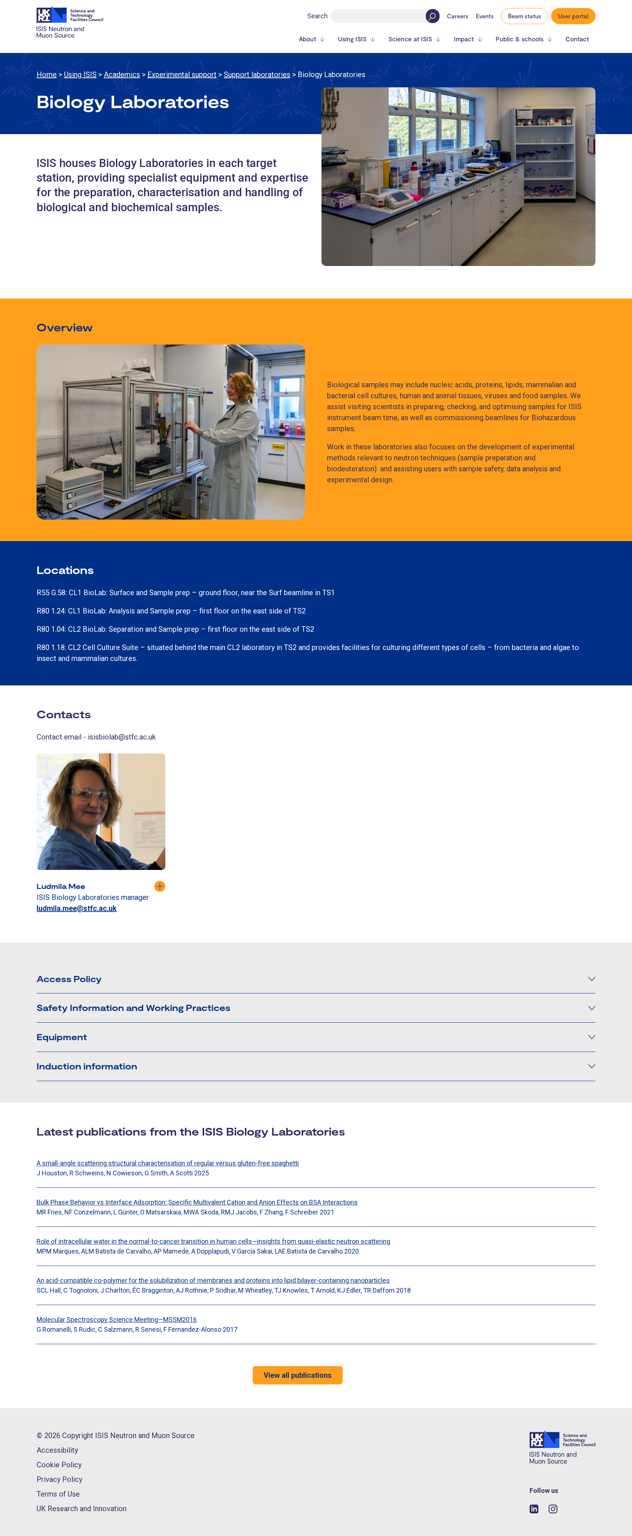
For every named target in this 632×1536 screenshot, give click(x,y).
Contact (577, 39)
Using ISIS (352, 39)
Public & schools (519, 39)
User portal (573, 15)
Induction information (87, 1066)
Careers (458, 16)
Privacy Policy (59, 1479)
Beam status (524, 15)
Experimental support (182, 74)
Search (317, 16)
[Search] (433, 16)
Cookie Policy (59, 1464)
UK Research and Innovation (82, 1508)
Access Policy (69, 978)
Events (485, 16)
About (307, 39)
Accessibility (57, 1450)
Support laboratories (257, 74)
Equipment (62, 1036)
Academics (122, 74)
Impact (464, 39)
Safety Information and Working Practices (133, 1007)
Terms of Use (58, 1494)
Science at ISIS (410, 39)
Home (47, 74)
